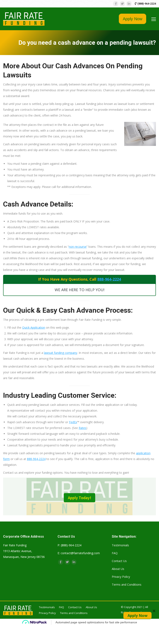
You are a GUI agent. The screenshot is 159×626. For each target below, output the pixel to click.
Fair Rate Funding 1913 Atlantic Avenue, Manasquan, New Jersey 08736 (24, 551)
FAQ (115, 553)
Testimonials (120, 545)
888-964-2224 (109, 279)
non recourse (78, 247)
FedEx (73, 422)
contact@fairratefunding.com (80, 553)
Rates (82, 428)
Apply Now (132, 19)
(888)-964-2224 (146, 3)
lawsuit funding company (60, 353)
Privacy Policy (121, 577)
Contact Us (119, 561)
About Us (118, 569)
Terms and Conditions (126, 584)
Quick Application (33, 327)
